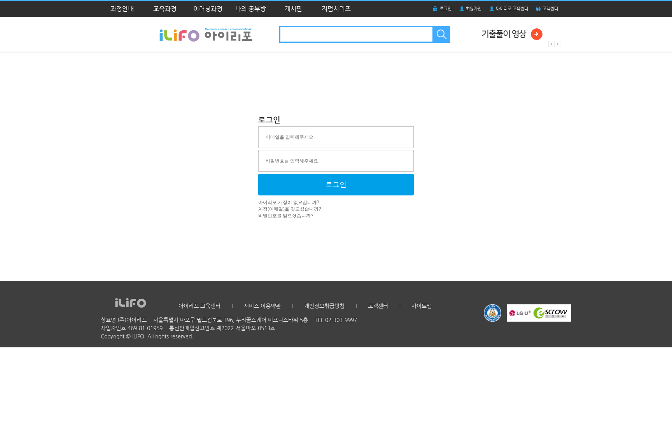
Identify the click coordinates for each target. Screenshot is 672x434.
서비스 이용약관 (262, 306)
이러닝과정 (207, 8)
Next (557, 44)
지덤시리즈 (336, 8)
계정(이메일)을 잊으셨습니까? (289, 209)
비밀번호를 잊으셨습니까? (285, 215)
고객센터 (550, 8)
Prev (551, 44)
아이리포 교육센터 (512, 8)
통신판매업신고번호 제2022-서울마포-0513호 (222, 328)
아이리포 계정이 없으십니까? (288, 202)
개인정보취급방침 (324, 306)
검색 (440, 34)
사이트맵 (421, 306)
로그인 (446, 8)
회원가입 (473, 8)
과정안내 (122, 8)
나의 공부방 (250, 8)
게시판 (293, 8)
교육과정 (165, 8)
